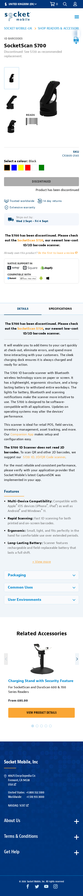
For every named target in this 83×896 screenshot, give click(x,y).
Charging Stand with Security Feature (40, 681)
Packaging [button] (17, 575)
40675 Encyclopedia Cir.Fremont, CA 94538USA (22, 780)
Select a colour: (20, 161)
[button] (75, 4)
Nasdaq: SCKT (16, 806)
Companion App (22, 434)
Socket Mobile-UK (18, 28)
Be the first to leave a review (56, 253)
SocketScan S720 (30, 240)
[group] (11, 78)
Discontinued (41, 182)
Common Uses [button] (20, 587)
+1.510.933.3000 (35, 797)
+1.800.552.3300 (35, 792)
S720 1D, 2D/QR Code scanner (44, 457)
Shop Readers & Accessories (60, 28)
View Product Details (41, 713)
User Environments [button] (24, 599)
